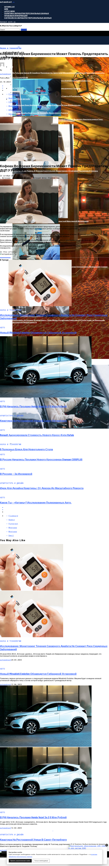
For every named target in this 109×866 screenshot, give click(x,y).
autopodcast (5, 74)
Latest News (9, 11)
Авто (10, 67)
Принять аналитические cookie (20, 861)
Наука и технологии (18, 78)
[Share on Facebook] (56, 507)
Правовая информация (15, 16)
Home (6, 9)
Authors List (9, 7)
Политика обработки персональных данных (26, 13)
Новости (12, 88)
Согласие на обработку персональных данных (28, 18)
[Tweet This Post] (56, 509)
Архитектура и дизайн (19, 99)
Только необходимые (41, 861)
